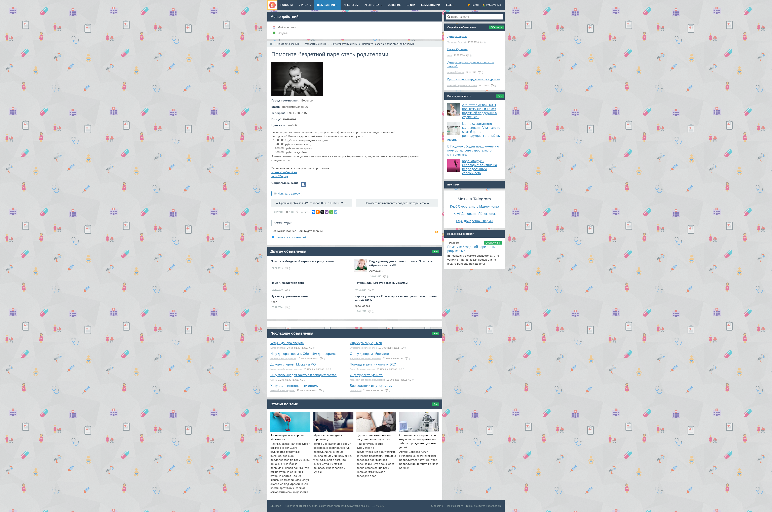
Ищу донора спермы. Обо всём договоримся (303, 353)
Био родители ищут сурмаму (371, 385)
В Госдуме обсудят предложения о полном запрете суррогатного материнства (473, 150)
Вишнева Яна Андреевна (283, 358)
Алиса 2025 (355, 390)
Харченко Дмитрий (456, 42)
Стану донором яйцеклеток (370, 353)
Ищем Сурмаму (457, 49)
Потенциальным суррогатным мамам (381, 282)
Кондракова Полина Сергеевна (365, 358)
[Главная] (271, 44)
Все (435, 251)
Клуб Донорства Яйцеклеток (475, 213)
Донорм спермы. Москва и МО (293, 364)
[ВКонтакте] (313, 212)
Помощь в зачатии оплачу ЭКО (373, 364)
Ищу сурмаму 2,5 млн (366, 343)
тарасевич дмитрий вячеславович (367, 380)
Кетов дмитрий (277, 348)
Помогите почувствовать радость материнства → (397, 203)
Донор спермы (457, 36)
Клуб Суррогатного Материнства (474, 206)
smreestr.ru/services (284, 172)
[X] (322, 212)
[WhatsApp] (331, 212)
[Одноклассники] (318, 212)
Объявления (493, 242)
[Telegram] (335, 212)
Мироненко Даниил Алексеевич (286, 369)
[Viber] (327, 212)
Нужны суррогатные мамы (290, 296)
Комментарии (283, 223)
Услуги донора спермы (287, 343)
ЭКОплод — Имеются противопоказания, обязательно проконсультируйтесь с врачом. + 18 (322, 506)
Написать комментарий (290, 237)
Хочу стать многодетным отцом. (294, 385)
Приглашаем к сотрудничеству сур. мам (473, 79)
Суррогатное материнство (363, 348)
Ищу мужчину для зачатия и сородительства (303, 375)
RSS (436, 232)
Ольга (273, 380)
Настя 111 (305, 212)
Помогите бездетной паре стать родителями (303, 261)
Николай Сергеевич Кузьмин (462, 85)
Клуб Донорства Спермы (474, 221)
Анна (449, 55)
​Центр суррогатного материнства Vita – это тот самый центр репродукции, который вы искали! (474, 131)
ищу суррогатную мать (366, 375)
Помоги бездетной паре (288, 282)
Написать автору (289, 193)
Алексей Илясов (455, 72)
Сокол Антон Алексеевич (362, 369)
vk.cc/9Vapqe (279, 176)
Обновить (496, 27)
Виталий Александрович (282, 390)
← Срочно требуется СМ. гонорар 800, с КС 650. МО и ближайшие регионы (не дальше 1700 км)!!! (313, 203)
